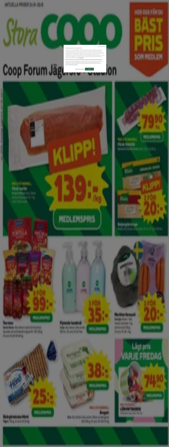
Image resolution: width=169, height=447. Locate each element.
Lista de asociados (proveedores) (71, 64)
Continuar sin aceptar (101, 46)
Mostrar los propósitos (79, 68)
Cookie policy (81, 57)
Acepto (89, 69)
